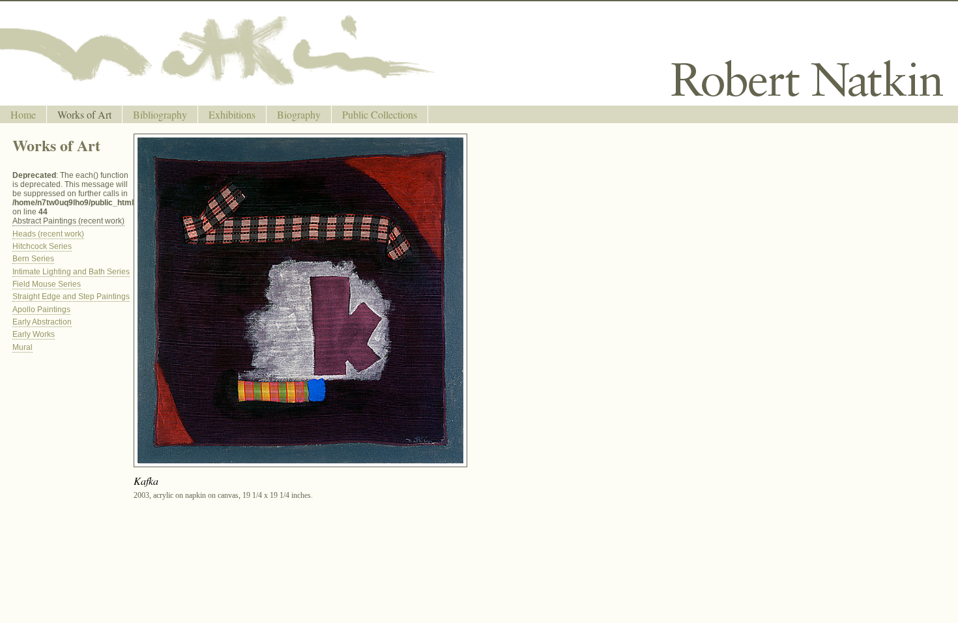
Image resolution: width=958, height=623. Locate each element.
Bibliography (160, 114)
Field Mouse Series (46, 284)
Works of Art (84, 114)
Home (23, 114)
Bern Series (33, 258)
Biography (299, 114)
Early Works (33, 334)
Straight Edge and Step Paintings (71, 296)
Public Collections (379, 114)
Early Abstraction (42, 321)
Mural (22, 347)
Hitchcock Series (42, 246)
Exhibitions (232, 114)
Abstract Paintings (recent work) (68, 220)
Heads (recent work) (48, 234)
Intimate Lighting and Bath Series (71, 271)
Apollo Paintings (41, 309)
